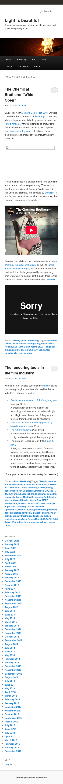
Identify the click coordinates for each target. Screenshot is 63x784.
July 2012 (10, 725)
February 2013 (12, 699)
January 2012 (12, 747)
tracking (9, 353)
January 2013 (12, 703)
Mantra (8, 500)
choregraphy (33, 343)
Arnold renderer (12, 123)
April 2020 (10, 562)
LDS (15, 346)
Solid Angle (40, 116)
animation (52, 340)
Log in (8, 764)
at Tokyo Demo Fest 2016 (34, 112)
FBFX (51, 343)
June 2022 (10, 548)
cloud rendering (29, 487)
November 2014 (13, 633)
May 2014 (10, 655)
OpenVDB (23, 509)
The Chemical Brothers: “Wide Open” (19, 94)
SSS (14, 522)
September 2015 (13, 603)
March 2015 (11, 622)
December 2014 (13, 629)
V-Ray (43, 522)
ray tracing (22, 515)
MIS (32, 503)
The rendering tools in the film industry (24, 370)
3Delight (43, 481)
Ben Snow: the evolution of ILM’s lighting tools (34, 400)
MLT (38, 503)
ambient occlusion (14, 484)
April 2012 (10, 736)
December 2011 (13, 751)
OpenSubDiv (11, 509)
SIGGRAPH (46, 519)
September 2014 (13, 640)
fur (20, 490)
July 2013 (10, 681)
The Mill (51, 279)
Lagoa (8, 497)
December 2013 (13, 666)
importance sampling (45, 493)
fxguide (46, 385)
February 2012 (12, 743)
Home (8, 59)
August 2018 (11, 573)
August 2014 (11, 644)
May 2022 (10, 551)
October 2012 (12, 714)
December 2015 (13, 596)
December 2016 (13, 581)
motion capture (12, 349)
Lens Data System (28, 346)
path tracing (40, 509)
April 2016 (10, 588)
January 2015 (12, 625)
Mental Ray (35, 500)
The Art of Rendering (20, 429)
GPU (47, 490)
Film (44, 59)
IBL (6, 493)
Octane (30, 506)
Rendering (21, 59)
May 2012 (10, 732)
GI (24, 490)
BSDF (34, 484)
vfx (15, 353)
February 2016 (12, 592)
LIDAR (41, 346)
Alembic (52, 481)
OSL (31, 509)
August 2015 (11, 607)
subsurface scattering (28, 522)
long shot (50, 346)
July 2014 (10, 647)
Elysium (26, 131)
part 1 (50, 440)
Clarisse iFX (15, 487)
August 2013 (11, 677)
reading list (34, 515)
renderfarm (21, 519)
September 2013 (13, 673)
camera (22, 343)
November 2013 (13, 669)
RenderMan (33, 519)
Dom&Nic (50, 192)
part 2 (13, 444)
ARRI (15, 343)
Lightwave (17, 497)
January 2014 (12, 662)
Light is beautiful (22, 20)
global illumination (35, 490)
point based (10, 515)
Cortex (41, 487)
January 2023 (12, 544)
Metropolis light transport (17, 503)
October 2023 (12, 540)
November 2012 (13, 710)
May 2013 (10, 688)
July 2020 (10, 559)
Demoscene (23, 66)
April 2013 (10, 692)
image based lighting (24, 493)
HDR (52, 490)
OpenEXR (40, 506)
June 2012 (10, 729)
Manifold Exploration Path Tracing (39, 497)
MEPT (45, 500)
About (37, 66)
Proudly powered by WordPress (31, 777)
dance (44, 343)
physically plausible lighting (35, 512)
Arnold (8, 343)
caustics (42, 484)
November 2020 (13, 555)
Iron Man (14, 131)
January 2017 (12, 577)
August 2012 (11, 721)
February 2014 (12, 658)
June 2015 (10, 614)
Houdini (8, 346)
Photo (34, 59)
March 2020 (11, 566)
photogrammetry (29, 349)
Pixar (53, 512)
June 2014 (10, 651)
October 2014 (12, 636)
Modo (43, 503)
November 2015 (13, 599)
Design (9, 66)
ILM (11, 493)
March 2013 (11, 695)
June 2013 (10, 684)
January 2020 (12, 570)
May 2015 (10, 618)
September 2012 (13, 717)
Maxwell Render (21, 500)
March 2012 (11, 740)
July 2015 (10, 610)
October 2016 (12, 585)
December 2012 (13, 706)
